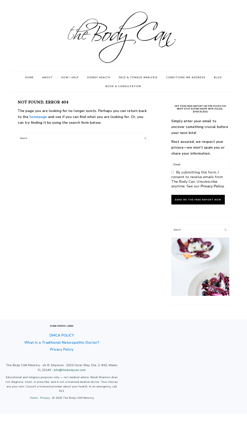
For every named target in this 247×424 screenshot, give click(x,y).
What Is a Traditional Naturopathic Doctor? (61, 342)
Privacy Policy (212, 186)
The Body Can (123, 36)
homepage (38, 116)
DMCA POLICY (62, 335)
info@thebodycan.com (70, 370)
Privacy (45, 398)
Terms (34, 398)
